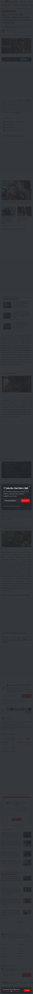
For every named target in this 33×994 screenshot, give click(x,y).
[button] (27, 990)
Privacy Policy (6, 991)
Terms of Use (16, 991)
